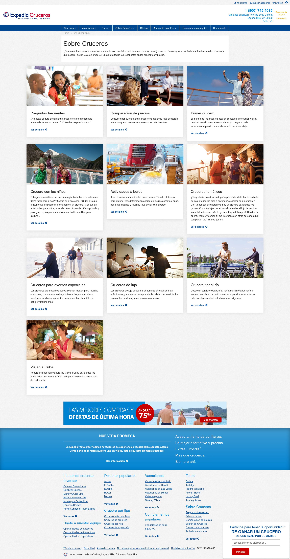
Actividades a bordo (196, 531)
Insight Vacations (195, 488)
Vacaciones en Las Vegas (158, 488)
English (279, 2)
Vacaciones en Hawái (156, 485)
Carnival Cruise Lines (74, 486)
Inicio (66, 33)
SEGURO (150, 528)
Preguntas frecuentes (197, 512)
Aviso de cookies (106, 548)
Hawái (107, 492)
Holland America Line (74, 497)
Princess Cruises (72, 505)
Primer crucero (194, 516)
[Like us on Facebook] (286, 2)
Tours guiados (193, 500)
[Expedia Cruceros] (49, 15)
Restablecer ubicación (183, 548)
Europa (108, 488)
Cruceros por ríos (113, 523)
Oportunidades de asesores (78, 528)
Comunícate (219, 28)
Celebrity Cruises (72, 489)
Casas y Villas (152, 500)
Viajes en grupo (153, 496)
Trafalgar (190, 485)
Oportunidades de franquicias (79, 532)
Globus (189, 481)
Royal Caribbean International (79, 508)
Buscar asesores (261, 2)
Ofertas (144, 28)
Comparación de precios (199, 519)
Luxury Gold (192, 496)
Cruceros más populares (117, 516)
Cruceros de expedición (116, 527)
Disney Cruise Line (73, 493)
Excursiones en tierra (156, 525)
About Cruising (82, 33)
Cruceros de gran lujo (115, 519)
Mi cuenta (241, 2)
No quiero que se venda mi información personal (143, 548)
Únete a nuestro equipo (194, 28)
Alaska (107, 481)
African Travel (193, 492)
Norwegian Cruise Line (75, 501)
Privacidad (89, 548)
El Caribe (109, 485)
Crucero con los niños (197, 527)
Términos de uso (72, 548)
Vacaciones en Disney (156, 492)
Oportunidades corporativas (78, 536)
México (108, 496)
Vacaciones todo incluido (158, 481)
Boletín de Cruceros (196, 523)
